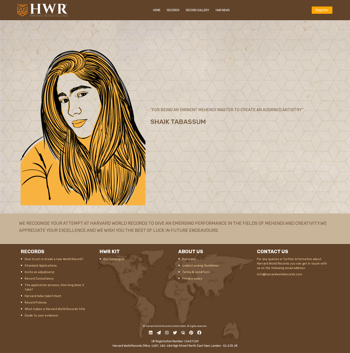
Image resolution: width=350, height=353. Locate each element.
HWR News (223, 10)
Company (189, 259)
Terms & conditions (196, 272)
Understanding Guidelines (200, 265)
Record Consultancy (39, 278)
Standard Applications (41, 265)
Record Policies (36, 302)
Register (322, 10)
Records (173, 10)
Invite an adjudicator (40, 272)
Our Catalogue (114, 259)
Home (156, 10)
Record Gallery (197, 10)
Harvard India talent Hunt (43, 296)
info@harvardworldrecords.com (279, 274)
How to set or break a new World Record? (54, 259)
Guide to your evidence (41, 315)
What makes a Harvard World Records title (55, 309)
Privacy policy (192, 278)
